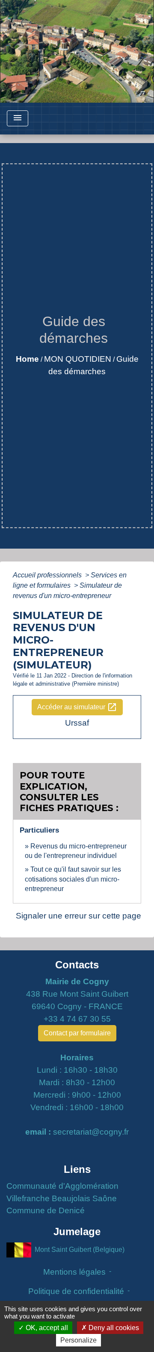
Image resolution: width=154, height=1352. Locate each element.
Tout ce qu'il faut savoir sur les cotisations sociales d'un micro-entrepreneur (73, 879)
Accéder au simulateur (77, 707)
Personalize (78, 1340)
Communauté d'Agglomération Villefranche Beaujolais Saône (62, 1192)
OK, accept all (46, 1327)
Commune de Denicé (45, 1210)
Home (27, 358)
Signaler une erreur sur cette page (78, 915)
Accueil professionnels (48, 575)
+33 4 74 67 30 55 (77, 1018)
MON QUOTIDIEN (77, 358)
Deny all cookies (113, 1327)
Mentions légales (74, 1271)
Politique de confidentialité (76, 1291)
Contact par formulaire (77, 1033)
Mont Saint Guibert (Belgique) (79, 1249)
